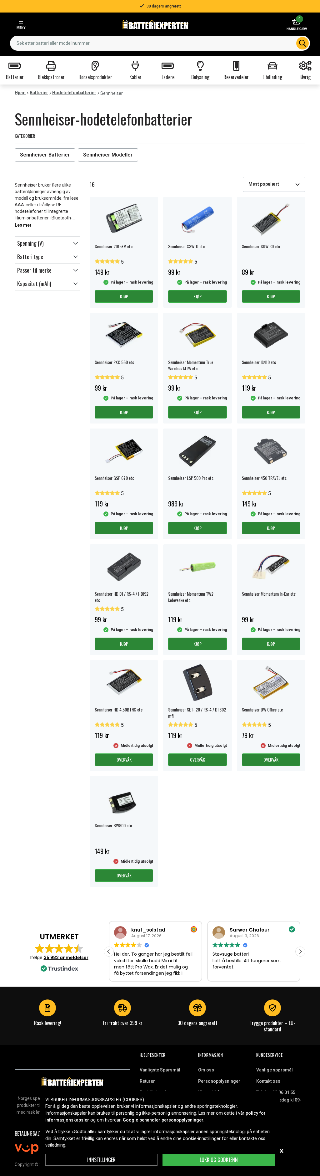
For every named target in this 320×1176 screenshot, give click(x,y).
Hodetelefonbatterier (74, 92)
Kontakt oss (268, 1081)
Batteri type (30, 256)
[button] (47, 243)
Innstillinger (101, 1159)
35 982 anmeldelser (66, 957)
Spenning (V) (30, 243)
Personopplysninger (219, 1081)
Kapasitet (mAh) (34, 283)
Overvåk (124, 759)
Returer (147, 1081)
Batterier (39, 92)
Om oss (206, 1069)
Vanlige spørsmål (274, 1069)
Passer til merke (34, 270)
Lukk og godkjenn (219, 1159)
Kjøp (124, 296)
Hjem (20, 92)
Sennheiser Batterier (45, 155)
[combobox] (160, 43)
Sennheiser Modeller (108, 155)
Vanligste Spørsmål (160, 1069)
